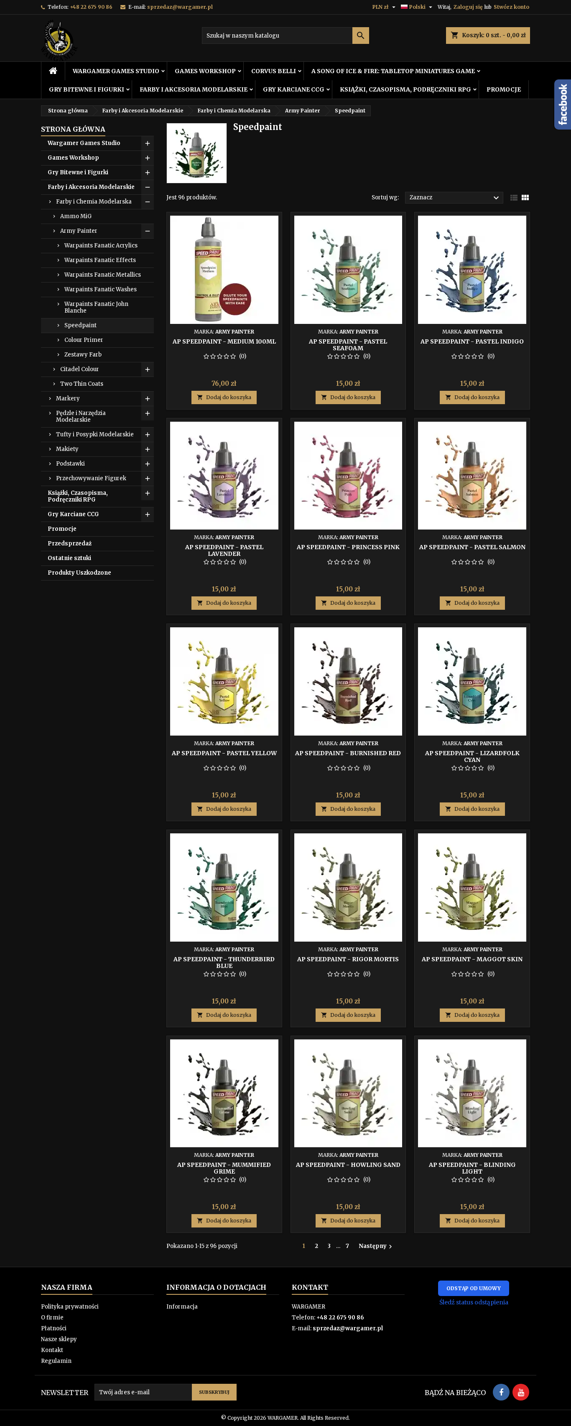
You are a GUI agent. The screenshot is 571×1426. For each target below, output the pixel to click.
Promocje (504, 89)
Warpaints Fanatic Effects (100, 260)
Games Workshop (205, 71)
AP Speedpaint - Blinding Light (472, 1168)
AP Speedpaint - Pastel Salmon (472, 547)
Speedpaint (80, 325)
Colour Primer (83, 340)
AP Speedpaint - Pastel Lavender (224, 550)
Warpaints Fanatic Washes (100, 289)
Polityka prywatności (70, 1306)
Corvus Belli (273, 71)
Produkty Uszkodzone (79, 572)
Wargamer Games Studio (116, 71)
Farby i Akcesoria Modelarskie (193, 89)
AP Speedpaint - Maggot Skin (472, 959)
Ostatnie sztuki (69, 558)
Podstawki (70, 463)
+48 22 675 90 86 (91, 7)
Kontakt (52, 1350)
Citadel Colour (79, 369)
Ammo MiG (76, 216)
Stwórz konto (511, 7)
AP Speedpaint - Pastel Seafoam (348, 345)
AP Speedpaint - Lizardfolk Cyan (472, 756)
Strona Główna (73, 129)
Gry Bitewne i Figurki (86, 89)
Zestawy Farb (83, 354)
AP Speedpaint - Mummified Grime (224, 1168)
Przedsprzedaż (70, 543)
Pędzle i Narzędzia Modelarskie (81, 416)
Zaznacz (455, 198)
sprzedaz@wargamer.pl (180, 7)
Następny (376, 1246)
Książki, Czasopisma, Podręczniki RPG (405, 89)
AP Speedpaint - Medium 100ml (224, 341)
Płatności (53, 1328)
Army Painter (78, 230)
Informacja (182, 1306)
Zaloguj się (468, 7)
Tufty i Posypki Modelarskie (95, 434)
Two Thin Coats (81, 383)
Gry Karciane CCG (293, 89)
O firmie (52, 1317)
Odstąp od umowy (473, 1288)
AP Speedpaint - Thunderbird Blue (224, 962)
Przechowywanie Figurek (91, 478)
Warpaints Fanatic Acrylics (101, 245)
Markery (68, 398)
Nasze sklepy (59, 1339)
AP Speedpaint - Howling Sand (348, 1165)
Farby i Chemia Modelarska (94, 201)
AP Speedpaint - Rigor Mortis (348, 959)
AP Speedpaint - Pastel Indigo (472, 341)
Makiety (67, 449)
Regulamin (56, 1361)
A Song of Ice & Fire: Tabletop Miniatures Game (393, 71)
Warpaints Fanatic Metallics (102, 274)
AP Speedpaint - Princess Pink (348, 547)
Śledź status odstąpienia (473, 1302)
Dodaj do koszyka (224, 397)
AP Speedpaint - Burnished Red (348, 753)
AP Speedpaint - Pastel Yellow (224, 753)
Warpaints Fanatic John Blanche (96, 307)
